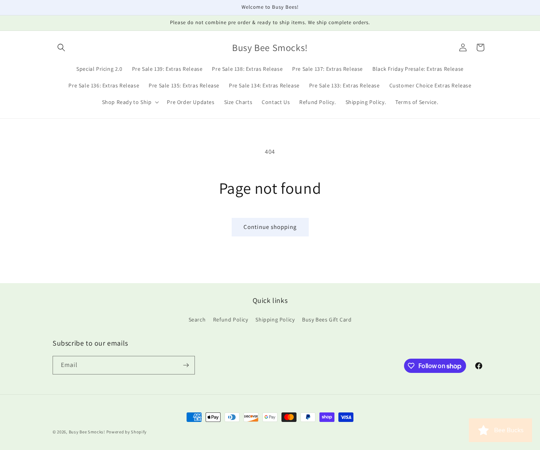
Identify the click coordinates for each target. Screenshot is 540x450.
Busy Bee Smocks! (87, 432)
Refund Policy (230, 319)
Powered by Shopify (126, 432)
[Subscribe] (185, 365)
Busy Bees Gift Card (326, 319)
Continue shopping (270, 227)
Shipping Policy (275, 319)
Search (197, 319)
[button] (61, 47)
